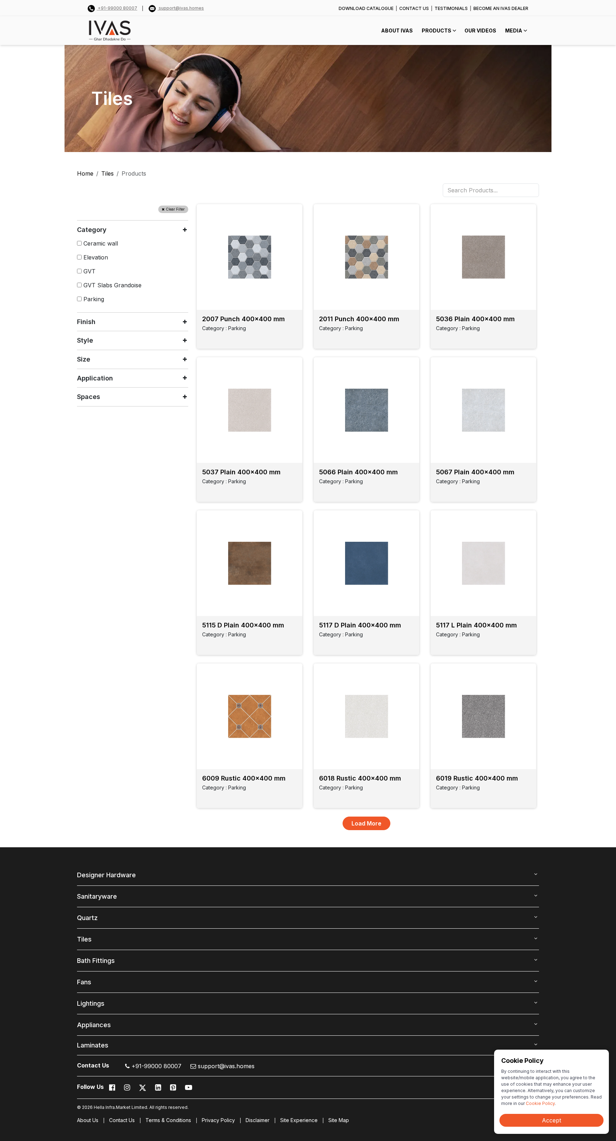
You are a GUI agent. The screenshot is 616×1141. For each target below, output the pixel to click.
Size (83, 359)
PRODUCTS (436, 30)
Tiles (107, 173)
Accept (551, 1120)
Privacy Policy (218, 1120)
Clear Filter (175, 209)
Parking (93, 299)
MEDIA (513, 30)
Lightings (90, 1003)
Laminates (92, 1045)
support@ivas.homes (181, 8)
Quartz (87, 918)
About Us (87, 1120)
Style (85, 340)
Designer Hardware (106, 875)
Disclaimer (258, 1120)
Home (85, 173)
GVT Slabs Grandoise (112, 285)
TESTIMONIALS (451, 8)
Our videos (480, 30)
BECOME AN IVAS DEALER (500, 8)
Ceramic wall (100, 243)
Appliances (94, 1025)
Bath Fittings (96, 960)
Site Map (338, 1120)
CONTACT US (414, 8)
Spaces (88, 396)
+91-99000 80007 (117, 8)
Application (95, 378)
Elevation (95, 257)
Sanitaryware (97, 896)
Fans (84, 982)
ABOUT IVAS (397, 30)
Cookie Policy (540, 1103)
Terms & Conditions (168, 1120)
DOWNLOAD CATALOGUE (366, 8)
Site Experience (299, 1120)
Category (92, 229)
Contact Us (122, 1120)
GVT (89, 271)
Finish (86, 321)
